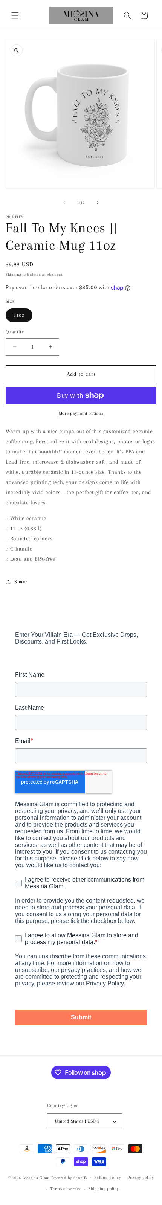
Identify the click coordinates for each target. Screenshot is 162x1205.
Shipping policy (104, 1188)
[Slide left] (64, 202)
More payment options (81, 413)
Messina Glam (36, 1177)
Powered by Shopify (69, 1177)
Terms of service (65, 1188)
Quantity (15, 331)
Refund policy (107, 1177)
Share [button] (20, 581)
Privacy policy (141, 1177)
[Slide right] (97, 202)
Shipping (13, 274)
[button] (15, 15)
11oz (19, 315)
